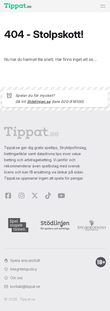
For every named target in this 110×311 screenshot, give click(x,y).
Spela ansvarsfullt (25, 260)
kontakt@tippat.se (25, 286)
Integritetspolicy (23, 269)
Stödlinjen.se (39, 101)
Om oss (16, 278)
